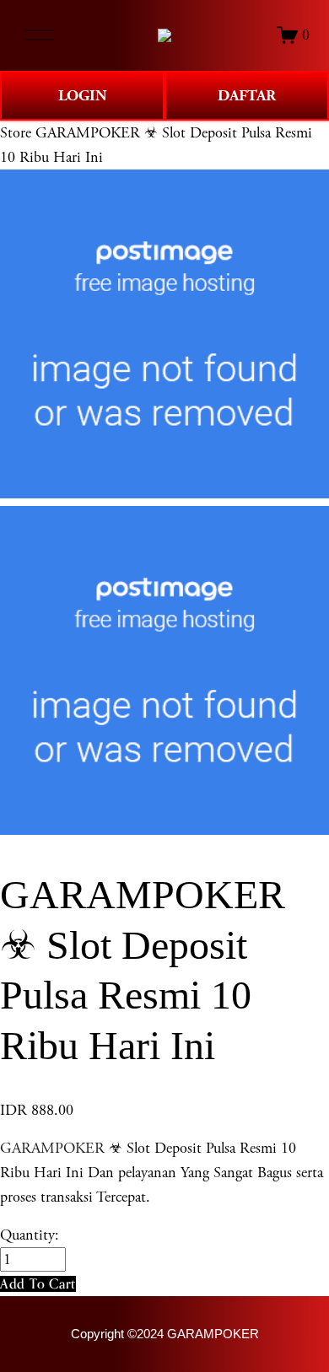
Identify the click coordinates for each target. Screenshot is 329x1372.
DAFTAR (247, 96)
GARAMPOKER (52, 1148)
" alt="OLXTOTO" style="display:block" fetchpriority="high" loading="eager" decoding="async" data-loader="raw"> (164, 35)
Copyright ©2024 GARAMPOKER (165, 1334)
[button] (38, 1284)
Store (15, 133)
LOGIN (82, 96)
